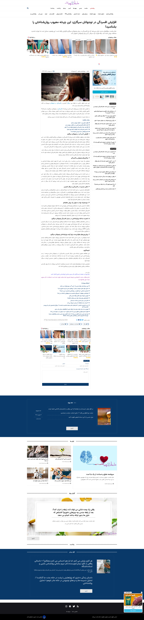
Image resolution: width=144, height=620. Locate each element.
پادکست (59, 8)
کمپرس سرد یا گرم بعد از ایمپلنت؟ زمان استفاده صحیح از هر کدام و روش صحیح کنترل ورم (105, 129)
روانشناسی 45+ (68, 14)
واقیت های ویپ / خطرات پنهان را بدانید (79, 123)
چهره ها (75, 8)
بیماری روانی (85, 14)
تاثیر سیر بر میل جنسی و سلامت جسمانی (79, 300)
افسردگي (63, 324)
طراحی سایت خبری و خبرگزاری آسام (34, 617)
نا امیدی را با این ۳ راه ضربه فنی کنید (63, 459)
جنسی (80, 8)
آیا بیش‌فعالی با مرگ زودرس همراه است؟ (79, 131)
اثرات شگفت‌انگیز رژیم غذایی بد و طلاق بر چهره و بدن (76, 125)
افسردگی (60, 109)
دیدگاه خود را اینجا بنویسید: (82, 369)
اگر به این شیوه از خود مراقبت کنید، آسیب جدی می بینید (38, 459)
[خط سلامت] (72, 3)
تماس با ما (75, 612)
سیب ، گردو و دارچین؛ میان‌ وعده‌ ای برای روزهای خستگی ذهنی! (105, 124)
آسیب (69, 8)
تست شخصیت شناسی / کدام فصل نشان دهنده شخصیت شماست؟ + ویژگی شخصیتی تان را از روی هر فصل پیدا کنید (66, 306)
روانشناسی (92, 8)
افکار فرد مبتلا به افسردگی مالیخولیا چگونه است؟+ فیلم (76, 127)
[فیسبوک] (79, 320)
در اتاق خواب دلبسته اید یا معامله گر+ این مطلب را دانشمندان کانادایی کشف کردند (70, 409)
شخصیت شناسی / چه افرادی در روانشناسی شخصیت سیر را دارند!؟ (74, 291)
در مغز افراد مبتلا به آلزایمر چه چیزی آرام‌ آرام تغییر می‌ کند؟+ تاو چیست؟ (104, 112)
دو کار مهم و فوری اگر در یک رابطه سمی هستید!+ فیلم (104, 185)
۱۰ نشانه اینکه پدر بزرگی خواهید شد (40, 481)
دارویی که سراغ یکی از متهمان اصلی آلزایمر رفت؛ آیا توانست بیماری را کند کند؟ (104, 143)
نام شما (87, 363)
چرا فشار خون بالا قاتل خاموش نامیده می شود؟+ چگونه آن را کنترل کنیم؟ (104, 172)
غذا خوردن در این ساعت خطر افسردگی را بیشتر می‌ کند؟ (104, 107)
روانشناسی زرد (33, 14)
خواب (46, 14)
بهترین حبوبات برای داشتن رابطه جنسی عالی (78, 296)
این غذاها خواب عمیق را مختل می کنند (63, 481)
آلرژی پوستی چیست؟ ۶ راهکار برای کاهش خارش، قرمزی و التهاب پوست (105, 116)
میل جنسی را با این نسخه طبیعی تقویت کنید (81, 417)
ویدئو (64, 8)
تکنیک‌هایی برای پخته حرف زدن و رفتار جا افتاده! (78, 298)
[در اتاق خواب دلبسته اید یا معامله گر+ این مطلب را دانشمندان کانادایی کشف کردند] (104, 416)
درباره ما (68, 612)
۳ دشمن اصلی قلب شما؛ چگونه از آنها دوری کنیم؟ (77, 129)
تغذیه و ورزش (59, 14)
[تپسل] (99, 64)
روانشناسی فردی (109, 14)
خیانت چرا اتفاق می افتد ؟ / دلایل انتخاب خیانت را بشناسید (77, 413)
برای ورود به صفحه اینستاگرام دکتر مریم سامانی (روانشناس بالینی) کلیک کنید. (70, 274)
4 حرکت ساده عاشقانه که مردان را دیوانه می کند (77, 303)
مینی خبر (40, 14)
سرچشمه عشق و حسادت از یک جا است (100, 474)
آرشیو (72, 428)
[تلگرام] (82, 320)
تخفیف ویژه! (133, 610)
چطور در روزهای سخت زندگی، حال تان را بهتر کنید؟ (104, 176)
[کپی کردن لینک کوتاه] (55, 320)
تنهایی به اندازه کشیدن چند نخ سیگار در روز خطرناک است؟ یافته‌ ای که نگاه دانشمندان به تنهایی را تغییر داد (104, 167)
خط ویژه (70, 403)
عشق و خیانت (101, 14)
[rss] (78, 606)
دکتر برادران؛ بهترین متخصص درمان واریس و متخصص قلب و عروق (105, 138)
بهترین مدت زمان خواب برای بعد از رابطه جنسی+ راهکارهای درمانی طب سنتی (71, 309)
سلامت (86, 8)
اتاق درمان (51, 14)
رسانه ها (53, 8)
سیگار (68, 103)
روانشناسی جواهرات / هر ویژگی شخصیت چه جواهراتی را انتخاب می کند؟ (72, 293)
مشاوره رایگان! (104, 92)
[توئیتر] (80, 320)
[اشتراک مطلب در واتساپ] (77, 320)
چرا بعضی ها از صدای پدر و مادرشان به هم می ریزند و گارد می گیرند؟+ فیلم (104, 133)
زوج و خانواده (93, 14)
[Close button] (141, 592)
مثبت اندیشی (77, 14)
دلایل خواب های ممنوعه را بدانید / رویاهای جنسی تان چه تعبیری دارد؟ (73, 288)
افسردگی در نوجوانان (55, 103)
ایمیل (64, 363)
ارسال (65, 384)
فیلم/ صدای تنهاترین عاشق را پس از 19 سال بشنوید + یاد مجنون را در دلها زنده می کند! (69, 311)
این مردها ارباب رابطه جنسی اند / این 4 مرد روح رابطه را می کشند (74, 286)
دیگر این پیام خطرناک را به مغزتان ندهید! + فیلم (104, 120)
